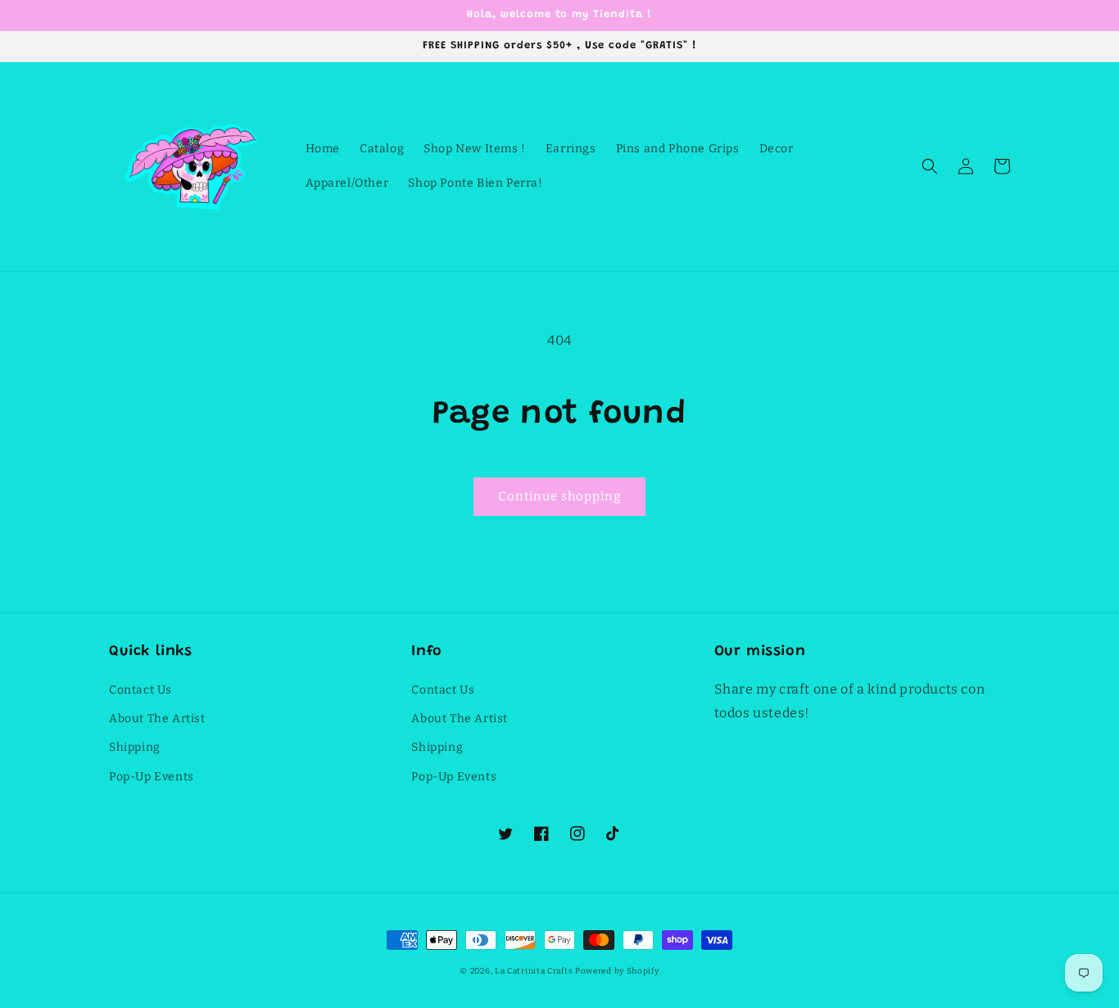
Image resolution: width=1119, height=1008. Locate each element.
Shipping (135, 747)
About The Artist (157, 718)
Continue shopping (559, 496)
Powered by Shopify (617, 971)
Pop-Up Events (151, 777)
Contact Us (140, 690)
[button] (930, 166)
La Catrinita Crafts (534, 971)
